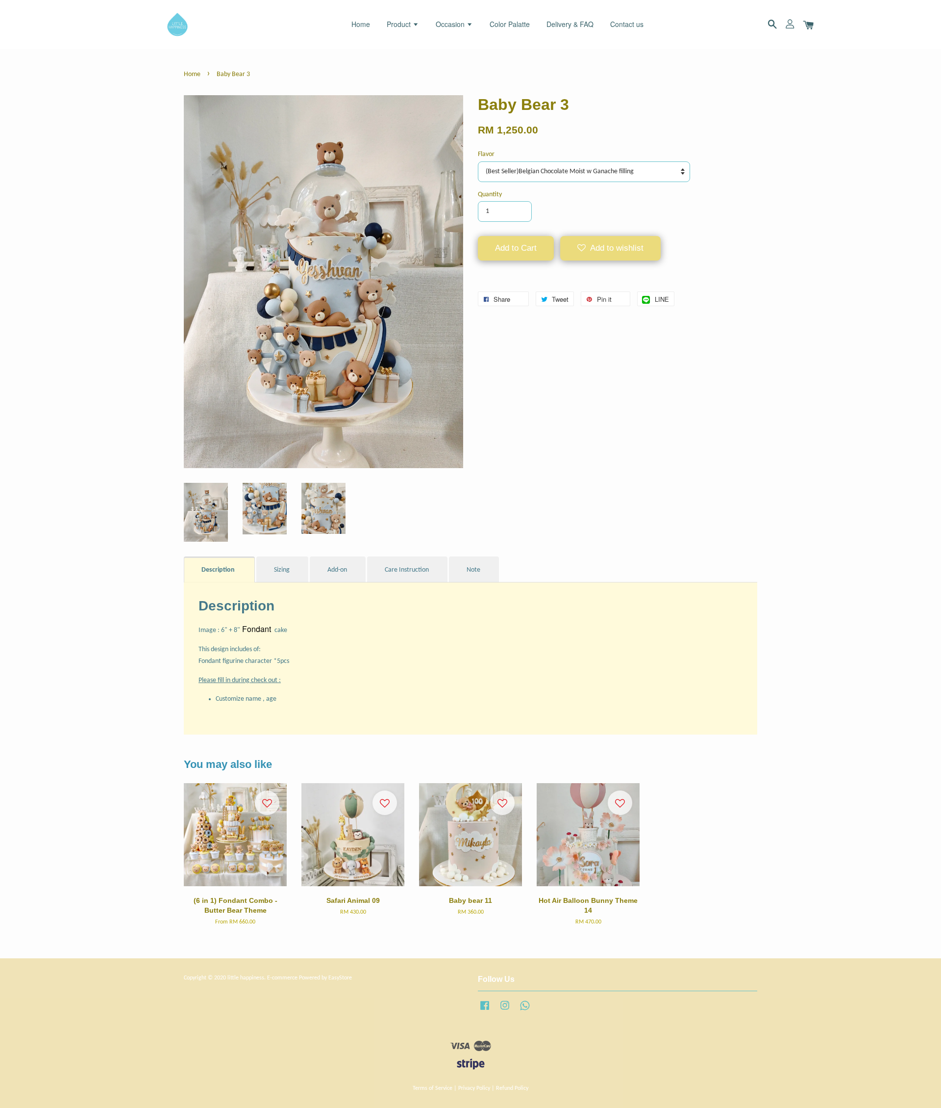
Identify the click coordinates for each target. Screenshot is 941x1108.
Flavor (486, 154)
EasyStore (340, 978)
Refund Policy (512, 1088)
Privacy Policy (474, 1088)
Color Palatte (510, 24)
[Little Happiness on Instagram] (505, 1011)
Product (400, 24)
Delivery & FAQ (570, 24)
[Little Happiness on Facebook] (485, 1011)
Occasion (451, 24)
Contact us (627, 24)
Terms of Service (432, 1088)
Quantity (490, 194)
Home (360, 24)
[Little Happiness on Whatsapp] (525, 1011)
